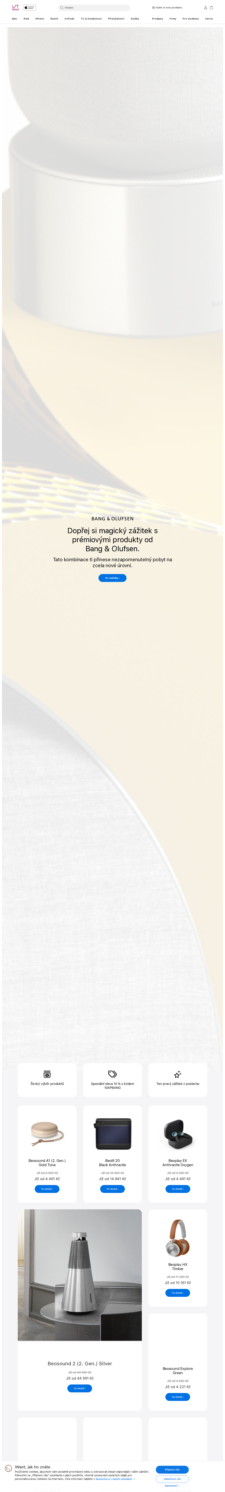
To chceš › (47, 1189)
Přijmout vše (172, 1469)
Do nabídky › (112, 578)
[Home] (16, 8)
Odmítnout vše (172, 1479)
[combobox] (94, 8)
